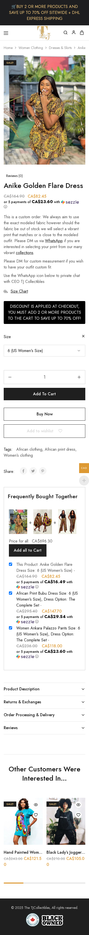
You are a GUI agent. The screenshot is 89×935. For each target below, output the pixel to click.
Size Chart (19, 291)
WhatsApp (54, 241)
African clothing (29, 449)
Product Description (22, 689)
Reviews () (14, 175)
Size (7, 337)
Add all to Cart (28, 550)
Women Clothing (31, 47)
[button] (42, 204)
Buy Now (45, 414)
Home (8, 47)
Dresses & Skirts (60, 47)
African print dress (60, 449)
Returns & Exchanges (22, 702)
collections (24, 253)
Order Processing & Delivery (29, 715)
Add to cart (44, 394)
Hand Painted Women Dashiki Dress (36, 852)
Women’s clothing (18, 455)
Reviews (11, 728)
